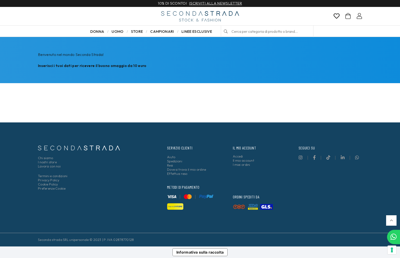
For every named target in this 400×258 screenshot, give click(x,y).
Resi (170, 165)
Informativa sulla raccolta (200, 252)
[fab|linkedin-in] (343, 157)
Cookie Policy (48, 184)
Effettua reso (177, 174)
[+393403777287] (393, 237)
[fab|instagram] (301, 157)
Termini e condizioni (53, 176)
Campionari (162, 31)
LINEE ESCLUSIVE (196, 31)
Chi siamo (45, 158)
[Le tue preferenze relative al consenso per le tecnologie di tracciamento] (392, 250)
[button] (391, 220)
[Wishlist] (337, 17)
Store (137, 31)
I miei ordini (241, 165)
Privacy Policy (48, 180)
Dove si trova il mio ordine (186, 169)
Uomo (117, 31)
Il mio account (243, 160)
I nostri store (47, 162)
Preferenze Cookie (52, 188)
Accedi (238, 156)
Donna (97, 31)
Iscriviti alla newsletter (215, 3)
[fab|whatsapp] (357, 157)
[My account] (359, 17)
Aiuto (171, 157)
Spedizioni (174, 161)
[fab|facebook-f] (314, 157)
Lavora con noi (49, 166)
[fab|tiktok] (328, 157)
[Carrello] (348, 16)
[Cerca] (226, 31)
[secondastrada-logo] (200, 16)
